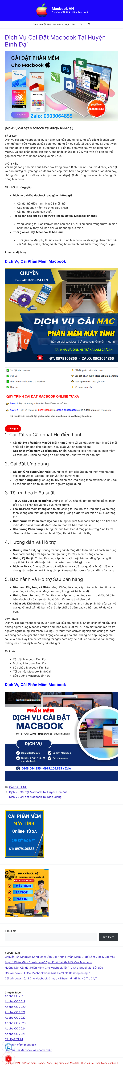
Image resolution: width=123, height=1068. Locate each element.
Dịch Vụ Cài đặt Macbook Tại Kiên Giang (35, 796)
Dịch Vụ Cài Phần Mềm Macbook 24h (54, 24)
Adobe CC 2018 (15, 996)
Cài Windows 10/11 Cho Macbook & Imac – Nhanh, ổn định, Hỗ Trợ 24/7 (51, 978)
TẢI (81, 24)
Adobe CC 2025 (15, 1034)
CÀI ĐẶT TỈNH (18, 787)
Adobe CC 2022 (15, 1017)
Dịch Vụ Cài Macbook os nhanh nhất (28, 1050)
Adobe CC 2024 (15, 1028)
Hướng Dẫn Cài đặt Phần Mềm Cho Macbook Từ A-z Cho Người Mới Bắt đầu (54, 967)
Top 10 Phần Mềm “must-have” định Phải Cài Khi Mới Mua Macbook (48, 962)
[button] (89, 24)
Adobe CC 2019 (15, 1001)
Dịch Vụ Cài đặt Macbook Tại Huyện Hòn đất (38, 792)
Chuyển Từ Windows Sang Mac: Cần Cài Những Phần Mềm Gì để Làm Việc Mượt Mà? (60, 956)
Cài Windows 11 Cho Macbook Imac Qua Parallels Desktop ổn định (47, 973)
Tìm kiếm (10, 930)
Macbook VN (63, 9)
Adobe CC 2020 (15, 1006)
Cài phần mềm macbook (20, 1044)
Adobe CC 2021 (15, 1012)
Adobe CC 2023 (15, 1023)
